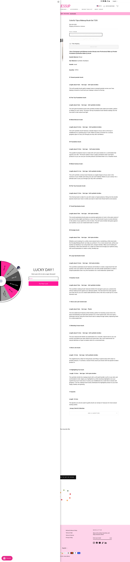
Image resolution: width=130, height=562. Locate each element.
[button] (58, 2)
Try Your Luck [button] (43, 283)
